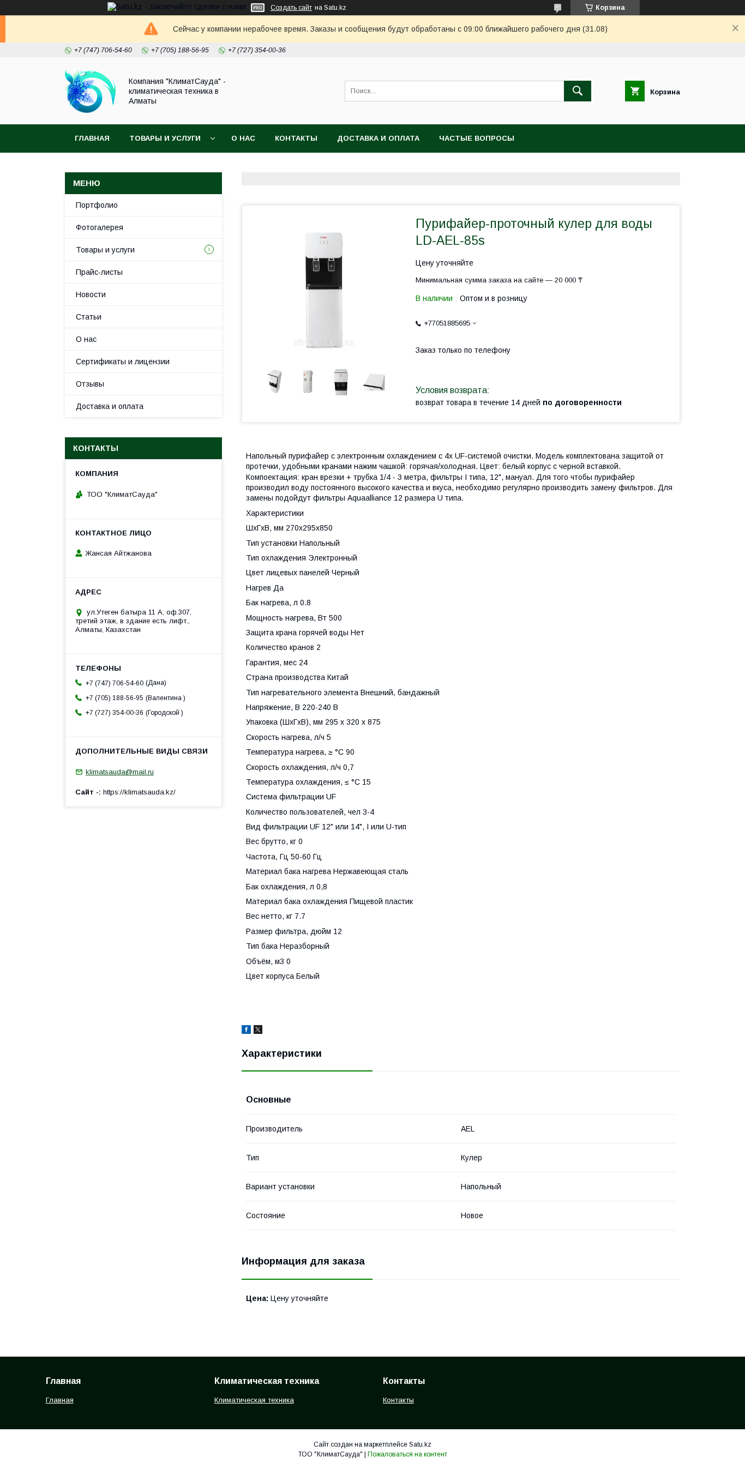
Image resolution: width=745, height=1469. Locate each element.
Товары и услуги (165, 138)
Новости (91, 294)
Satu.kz (420, 1444)
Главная (92, 138)
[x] (258, 1031)
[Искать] (577, 91)
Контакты (296, 138)
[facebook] (246, 1031)
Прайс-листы (99, 272)
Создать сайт (291, 7)
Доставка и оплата (378, 138)
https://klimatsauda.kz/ (139, 792)
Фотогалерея (99, 227)
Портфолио (97, 205)
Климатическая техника (254, 1400)
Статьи (88, 316)
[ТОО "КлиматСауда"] (90, 110)
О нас (243, 138)
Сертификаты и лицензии (123, 361)
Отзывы (90, 384)
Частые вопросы (476, 138)
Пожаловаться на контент (407, 1454)
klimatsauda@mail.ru (120, 772)
